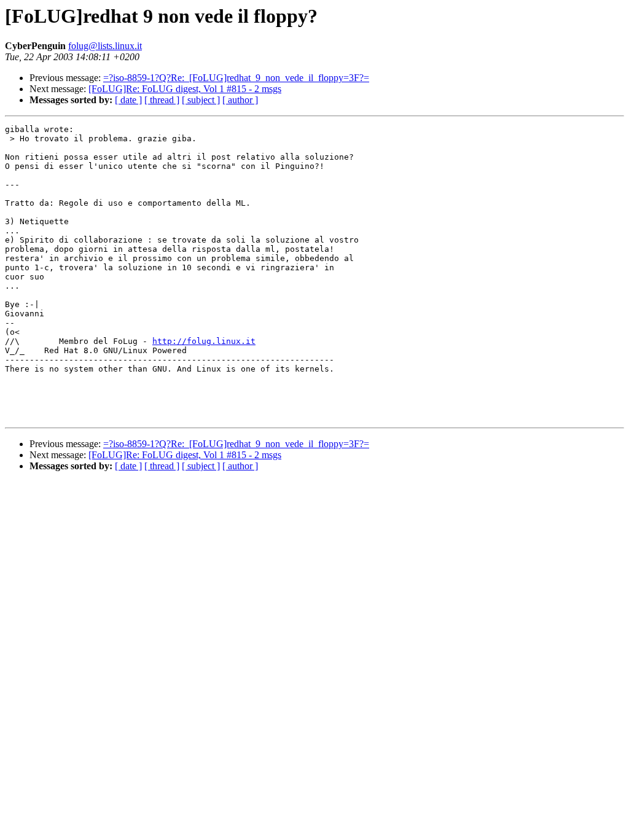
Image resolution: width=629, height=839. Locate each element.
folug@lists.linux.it (105, 46)
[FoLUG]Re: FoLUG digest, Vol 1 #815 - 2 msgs (184, 89)
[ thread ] (161, 100)
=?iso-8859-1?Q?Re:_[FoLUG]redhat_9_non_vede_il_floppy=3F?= (236, 77)
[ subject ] (201, 100)
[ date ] (128, 100)
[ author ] (240, 100)
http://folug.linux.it (204, 341)
